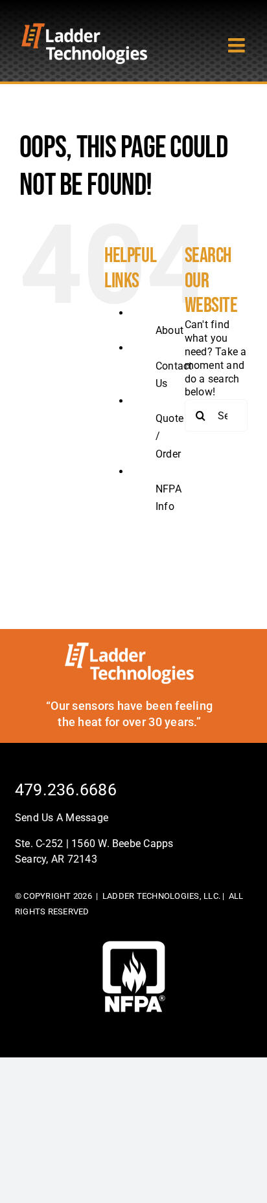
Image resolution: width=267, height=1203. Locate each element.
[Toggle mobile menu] (238, 45)
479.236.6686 (66, 789)
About (169, 330)
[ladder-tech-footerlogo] (129, 647)
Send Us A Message (61, 817)
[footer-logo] (133, 946)
